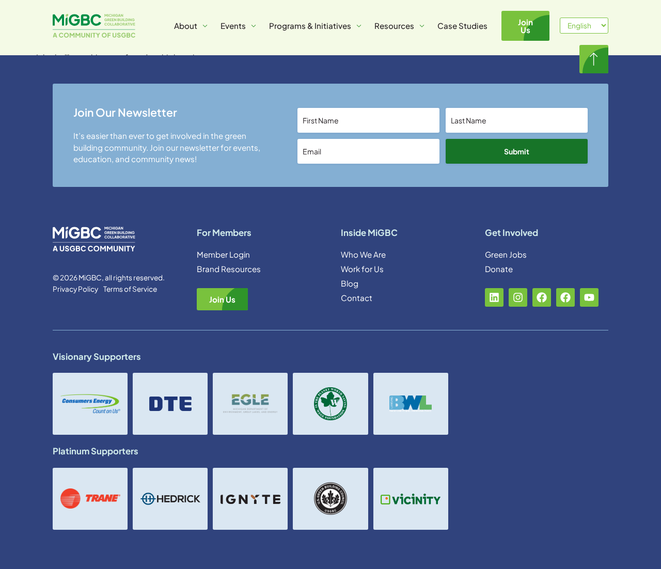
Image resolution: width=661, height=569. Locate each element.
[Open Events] (253, 26)
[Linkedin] (494, 297)
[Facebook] (541, 297)
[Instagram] (518, 297)
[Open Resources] (422, 26)
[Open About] (205, 26)
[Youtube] (589, 297)
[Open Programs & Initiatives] (359, 26)
